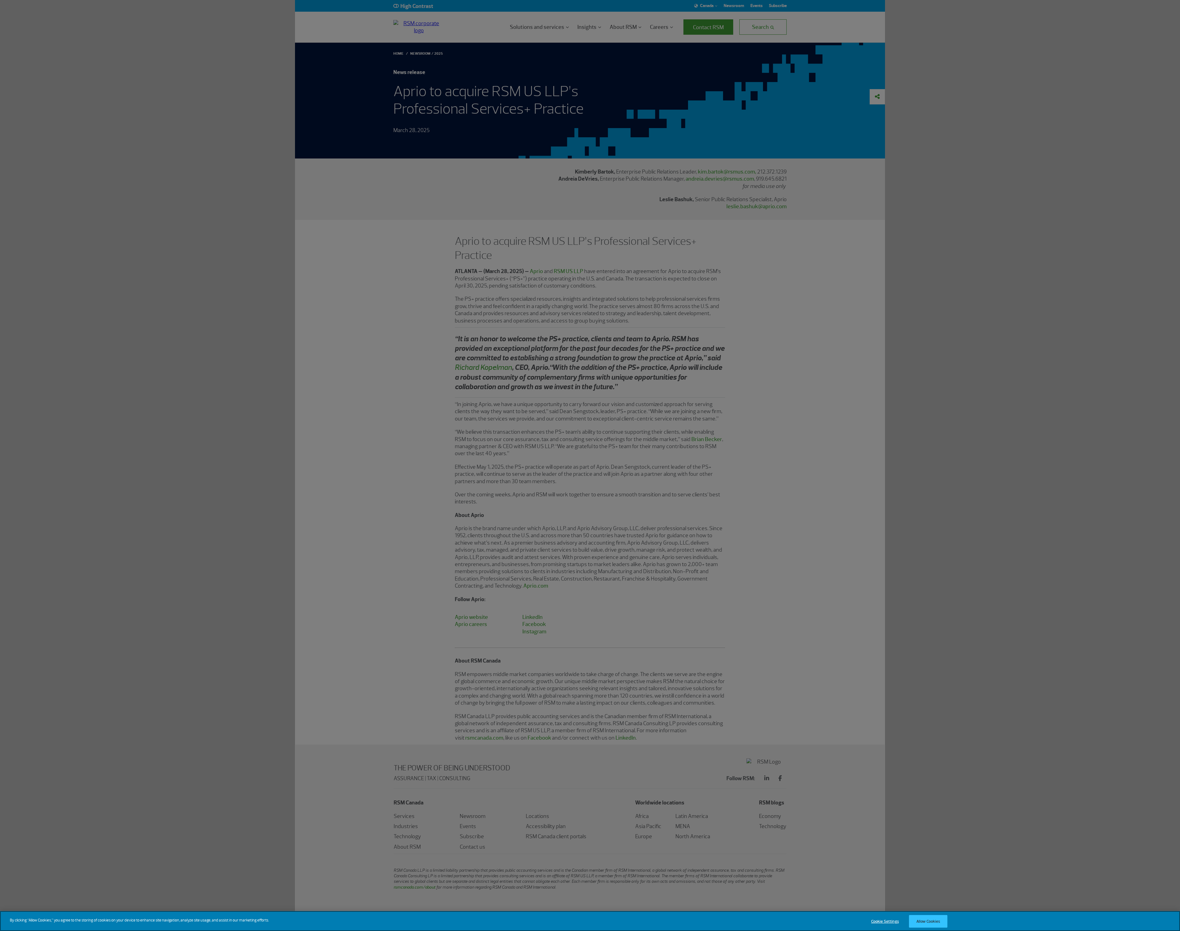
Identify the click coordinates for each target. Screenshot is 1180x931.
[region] (590, 921)
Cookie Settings (885, 921)
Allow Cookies (928, 921)
